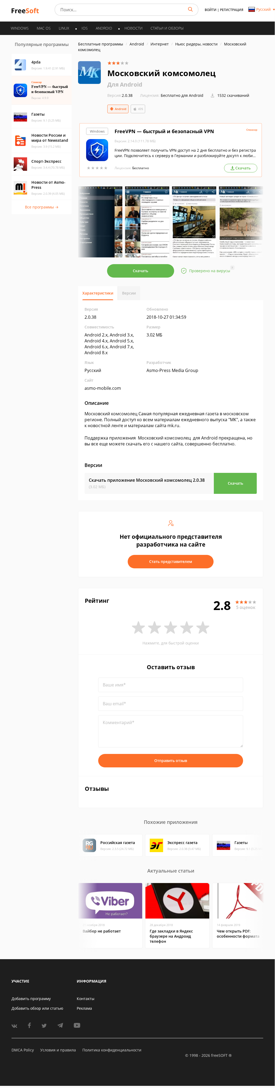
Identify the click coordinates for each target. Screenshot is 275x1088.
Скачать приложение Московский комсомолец (147, 480)
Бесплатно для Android (182, 95)
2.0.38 (120, 95)
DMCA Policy (23, 1049)
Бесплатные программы (100, 44)
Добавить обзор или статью (37, 1008)
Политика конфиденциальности (111, 1049)
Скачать (140, 270)
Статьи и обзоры (167, 28)
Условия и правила (58, 1049)
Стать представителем (170, 561)
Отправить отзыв (170, 760)
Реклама (84, 1008)
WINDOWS (20, 28)
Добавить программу (31, 998)
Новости (133, 28)
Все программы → (41, 207)
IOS (85, 28)
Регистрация (231, 10)
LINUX (64, 28)
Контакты (85, 998)
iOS (140, 109)
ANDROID (104, 28)
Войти (211, 10)
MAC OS (44, 28)
